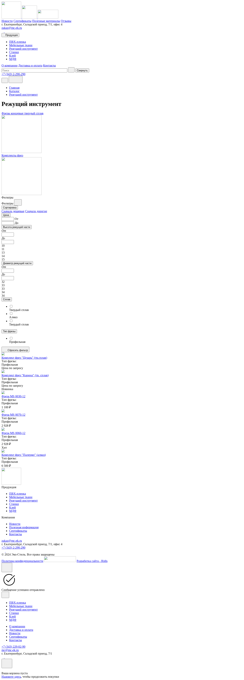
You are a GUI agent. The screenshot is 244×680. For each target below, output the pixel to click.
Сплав (6, 299)
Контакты (49, 65)
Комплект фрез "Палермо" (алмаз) (24, 454)
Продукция (11, 35)
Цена (6, 215)
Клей (12, 55)
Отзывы (66, 21)
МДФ (12, 59)
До (16, 222)
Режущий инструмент (23, 48)
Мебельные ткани (20, 45)
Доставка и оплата (30, 65)
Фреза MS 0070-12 (13, 414)
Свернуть (82, 70)
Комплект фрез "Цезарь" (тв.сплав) (24, 357)
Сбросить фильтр (17, 350)
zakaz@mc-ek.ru (12, 27)
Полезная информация (24, 527)
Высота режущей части (16, 227)
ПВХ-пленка (17, 41)
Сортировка (9, 207)
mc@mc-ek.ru (10, 650)
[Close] (7, 567)
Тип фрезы (9, 331)
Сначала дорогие (36, 211)
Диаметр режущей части (17, 263)
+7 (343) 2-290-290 (13, 547)
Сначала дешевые (13, 211)
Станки (14, 52)
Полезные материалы (46, 21)
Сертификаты (22, 21)
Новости (7, 21)
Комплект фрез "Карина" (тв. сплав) (25, 375)
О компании (10, 65)
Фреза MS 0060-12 (13, 433)
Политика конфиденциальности (22, 561)
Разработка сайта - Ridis (92, 561)
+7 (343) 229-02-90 (13, 646)
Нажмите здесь (11, 676)
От (16, 218)
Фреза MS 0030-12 (13, 396)
